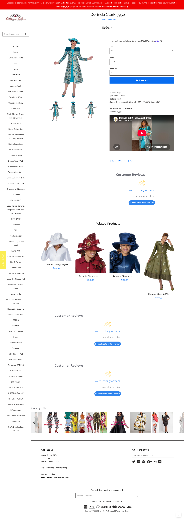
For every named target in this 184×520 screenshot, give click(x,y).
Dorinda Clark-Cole (108, 19)
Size (111, 46)
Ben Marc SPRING (16, 92)
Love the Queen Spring (15, 286)
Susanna (15, 348)
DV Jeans (16, 195)
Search (94, 501)
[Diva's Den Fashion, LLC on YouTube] (159, 462)
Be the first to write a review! (141, 203)
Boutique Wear (15, 97)
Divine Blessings (15, 144)
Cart (17, 46)
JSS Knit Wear (16, 236)
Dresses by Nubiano (16, 189)
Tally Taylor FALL (15, 354)
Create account (16, 58)
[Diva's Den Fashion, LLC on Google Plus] (149, 462)
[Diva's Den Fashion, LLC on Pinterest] (143, 462)
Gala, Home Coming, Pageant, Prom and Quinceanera (16, 210)
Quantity (113, 68)
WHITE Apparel (16, 376)
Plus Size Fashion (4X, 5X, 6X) (15, 301)
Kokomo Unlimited (15, 256)
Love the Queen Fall (16, 279)
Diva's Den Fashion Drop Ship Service (16, 137)
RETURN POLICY (15, 399)
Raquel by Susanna (15, 309)
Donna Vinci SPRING (16, 178)
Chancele (16, 108)
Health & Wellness (16, 404)
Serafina (15, 326)
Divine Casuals (15, 150)
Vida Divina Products (16, 416)
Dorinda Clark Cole (16, 183)
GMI (15, 230)
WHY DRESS (15, 371)
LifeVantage (15, 410)
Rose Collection (15, 314)
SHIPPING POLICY (16, 393)
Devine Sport (16, 123)
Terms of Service (105, 501)
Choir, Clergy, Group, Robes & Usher (15, 116)
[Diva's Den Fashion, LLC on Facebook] (138, 462)
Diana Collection (15, 129)
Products (16, 421)
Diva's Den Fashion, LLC (106, 511)
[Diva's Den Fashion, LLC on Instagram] (155, 462)
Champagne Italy (15, 103)
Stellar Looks (16, 343)
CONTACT (15, 382)
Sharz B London (16, 331)
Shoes (16, 337)
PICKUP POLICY (16, 388)
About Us (16, 75)
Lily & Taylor (15, 262)
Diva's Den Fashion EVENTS (16, 429)
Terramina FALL (16, 359)
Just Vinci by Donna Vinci (15, 243)
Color (112, 57)
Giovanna (16, 225)
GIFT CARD (16, 219)
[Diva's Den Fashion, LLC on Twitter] (133, 462)
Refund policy (118, 501)
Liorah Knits (16, 268)
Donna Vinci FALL (15, 161)
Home (15, 69)
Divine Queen (16, 155)
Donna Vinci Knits (15, 166)
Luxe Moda (16, 294)
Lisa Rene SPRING (16, 273)
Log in (15, 52)
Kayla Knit (15, 251)
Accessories (15, 80)
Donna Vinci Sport (15, 172)
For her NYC (15, 200)
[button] (34, 422)
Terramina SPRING (16, 365)
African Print (15, 86)
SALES (16, 320)
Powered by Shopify (123, 511)
